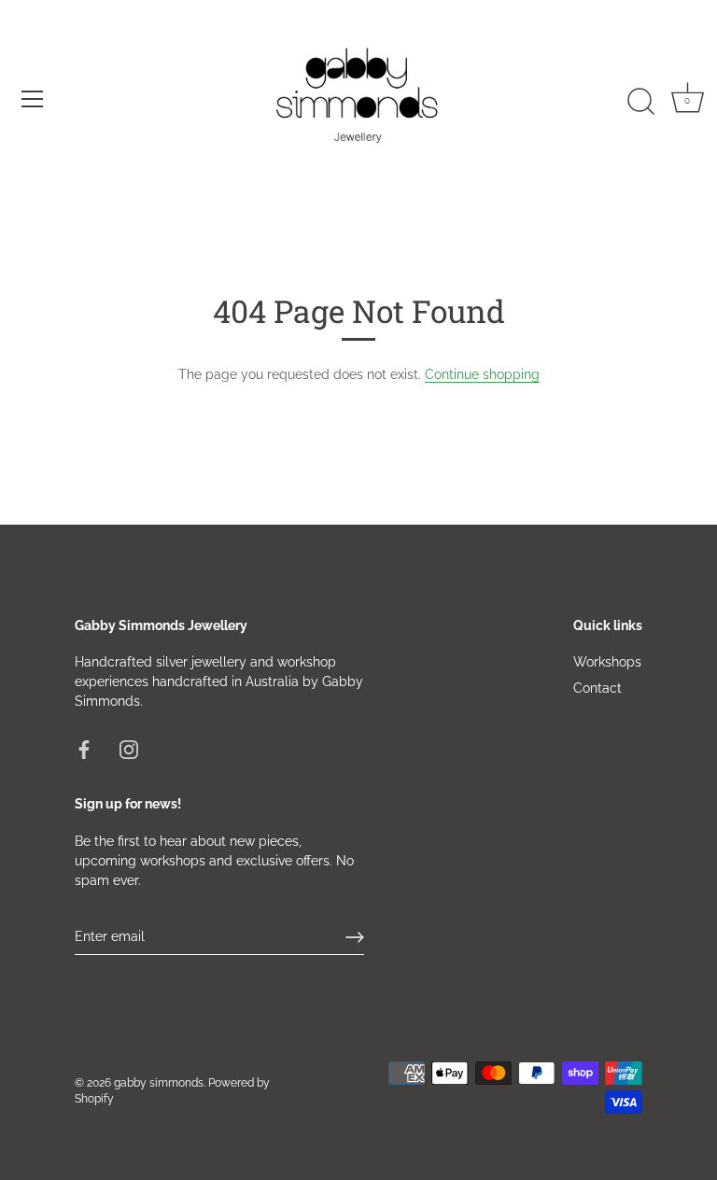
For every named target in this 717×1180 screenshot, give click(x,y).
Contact (597, 688)
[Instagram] (129, 748)
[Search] (640, 101)
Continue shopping (482, 374)
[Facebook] (84, 748)
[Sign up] (354, 937)
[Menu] (32, 98)
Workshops (607, 661)
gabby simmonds (159, 1082)
